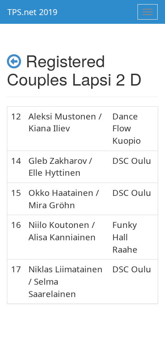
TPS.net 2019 (32, 11)
